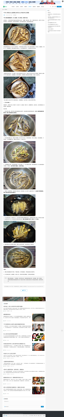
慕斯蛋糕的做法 (7, 314)
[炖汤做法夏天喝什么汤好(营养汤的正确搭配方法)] (38, 347)
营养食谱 (30, 6)
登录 (53, 6)
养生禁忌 (42, 6)
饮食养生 (21, 6)
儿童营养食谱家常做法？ (9, 361)
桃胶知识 (49, 12)
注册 (55, 6)
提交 (42, 406)
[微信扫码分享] (35, 415)
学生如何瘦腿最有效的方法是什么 (53, 24)
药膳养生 (25, 6)
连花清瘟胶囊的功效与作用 (52, 22)
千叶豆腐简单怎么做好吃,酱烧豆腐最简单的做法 (14, 324)
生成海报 (31, 415)
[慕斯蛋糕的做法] (38, 317)
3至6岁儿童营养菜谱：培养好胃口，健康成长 (14, 369)
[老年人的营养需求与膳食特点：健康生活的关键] (38, 390)
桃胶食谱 (34, 6)
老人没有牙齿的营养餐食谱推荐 (11, 334)
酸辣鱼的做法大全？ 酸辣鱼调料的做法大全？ (14, 377)
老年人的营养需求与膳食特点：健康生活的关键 (14, 387)
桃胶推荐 (38, 6)
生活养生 (17, 6)
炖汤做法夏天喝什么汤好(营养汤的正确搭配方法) (14, 343)
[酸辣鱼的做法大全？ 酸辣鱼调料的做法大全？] (38, 381)
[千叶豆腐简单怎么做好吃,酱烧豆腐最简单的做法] (38, 327)
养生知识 (13, 6)
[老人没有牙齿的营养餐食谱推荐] (38, 337)
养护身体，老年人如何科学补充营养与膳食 (13, 306)
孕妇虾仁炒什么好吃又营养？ (10, 353)
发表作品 (59, 6)
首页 (3, 9)
